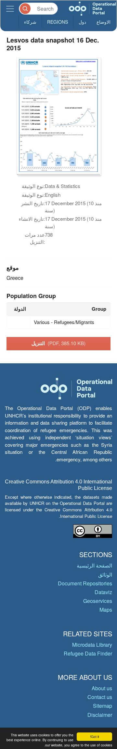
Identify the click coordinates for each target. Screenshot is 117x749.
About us (102, 688)
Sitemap (102, 705)
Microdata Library (92, 644)
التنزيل (59, 343)
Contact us (99, 697)
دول (82, 22)
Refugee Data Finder (88, 653)
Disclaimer (99, 714)
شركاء (30, 22)
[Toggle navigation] (10, 8)
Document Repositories (85, 583)
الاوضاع (103, 22)
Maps (105, 609)
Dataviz (103, 592)
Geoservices (97, 601)
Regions (57, 22)
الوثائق (105, 574)
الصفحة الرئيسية (94, 565)
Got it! (94, 736)
